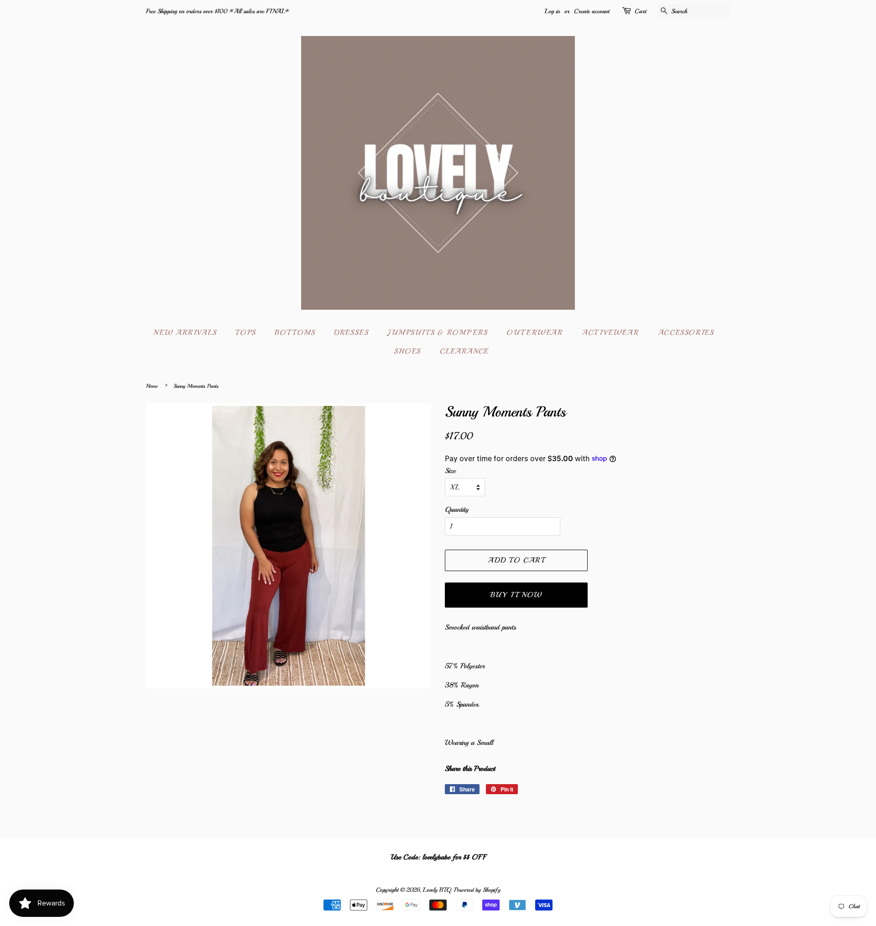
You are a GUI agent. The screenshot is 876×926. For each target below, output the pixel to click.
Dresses (351, 332)
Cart (640, 11)
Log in (552, 11)
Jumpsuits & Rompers (437, 332)
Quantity (457, 509)
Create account (591, 11)
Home (151, 386)
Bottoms (295, 332)
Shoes (407, 351)
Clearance (464, 351)
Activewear (610, 332)
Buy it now (516, 594)
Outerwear (534, 332)
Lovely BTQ (436, 890)
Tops (245, 332)
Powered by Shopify (477, 890)
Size (450, 470)
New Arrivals (185, 332)
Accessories (686, 332)
